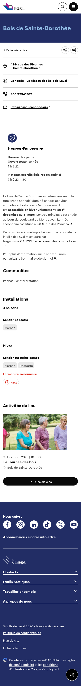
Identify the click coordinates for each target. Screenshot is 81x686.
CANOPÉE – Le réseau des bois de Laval (48, 240)
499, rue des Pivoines (27, 64)
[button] (73, 6)
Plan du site (11, 640)
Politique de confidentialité (22, 632)
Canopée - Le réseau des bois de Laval (39, 80)
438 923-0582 (21, 94)
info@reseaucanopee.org (29, 107)
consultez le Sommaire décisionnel (28, 258)
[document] (40, 258)
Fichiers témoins (15, 647)
